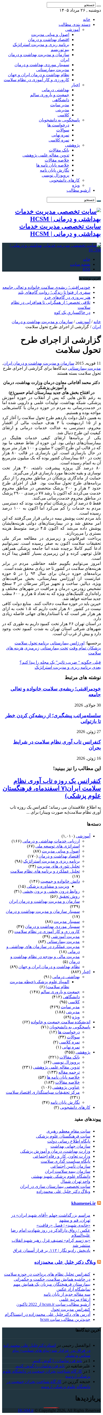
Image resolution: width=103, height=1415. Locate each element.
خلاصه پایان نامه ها (52, 165)
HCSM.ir (26, 1410)
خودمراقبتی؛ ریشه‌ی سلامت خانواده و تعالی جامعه (46, 287)
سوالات (62, 130)
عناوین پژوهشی (66, 1087)
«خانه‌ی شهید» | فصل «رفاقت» (63, 1225)
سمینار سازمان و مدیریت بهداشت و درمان (43, 911)
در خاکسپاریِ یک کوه (72, 312)
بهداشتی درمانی (55, 90)
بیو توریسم (60, 49)
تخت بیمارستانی (54, 648)
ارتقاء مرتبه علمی (74, 1299)
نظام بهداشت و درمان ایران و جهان (38, 74)
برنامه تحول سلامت (32, 643)
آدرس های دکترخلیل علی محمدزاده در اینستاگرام (47, 1314)
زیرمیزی (31, 648)
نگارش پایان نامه (54, 170)
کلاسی (63, 115)
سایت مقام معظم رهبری (68, 1131)
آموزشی (72, 29)
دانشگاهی (60, 100)
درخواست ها (58, 125)
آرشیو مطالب (78, 190)
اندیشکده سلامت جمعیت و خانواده (60, 1022)
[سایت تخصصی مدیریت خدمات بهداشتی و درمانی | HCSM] (51, 250)
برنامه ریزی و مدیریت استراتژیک (41, 44)
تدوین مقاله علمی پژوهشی (45, 155)
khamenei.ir (83, 1203)
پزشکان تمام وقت (85, 648)
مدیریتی (62, 110)
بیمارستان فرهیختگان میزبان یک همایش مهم (51, 1284)
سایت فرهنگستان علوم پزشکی (63, 1136)
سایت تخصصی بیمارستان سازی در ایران (55, 1186)
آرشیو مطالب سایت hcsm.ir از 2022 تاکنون (53, 1304)
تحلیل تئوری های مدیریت (58, 866)
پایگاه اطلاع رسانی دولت (68, 1141)
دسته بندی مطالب (74, 24)
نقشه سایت (80, 264)
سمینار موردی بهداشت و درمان (42, 64)
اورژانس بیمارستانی (67, 643)
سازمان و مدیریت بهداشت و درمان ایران (38, 363)
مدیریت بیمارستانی (52, 69)
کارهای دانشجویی (64, 180)
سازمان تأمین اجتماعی (70, 1166)
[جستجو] (99, 6)
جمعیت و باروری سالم (49, 95)
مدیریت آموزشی (65, 936)
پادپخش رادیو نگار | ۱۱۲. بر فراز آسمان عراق (51, 1250)
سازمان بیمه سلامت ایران (67, 1171)
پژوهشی (72, 145)
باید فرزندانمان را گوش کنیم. (57, 1360)
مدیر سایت (59, 105)
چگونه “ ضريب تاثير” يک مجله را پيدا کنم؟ (60, 662)
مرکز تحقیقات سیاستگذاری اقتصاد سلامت (43, 1092)
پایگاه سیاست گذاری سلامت (65, 1161)
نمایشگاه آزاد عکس (73, 1289)
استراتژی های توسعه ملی (57, 846)
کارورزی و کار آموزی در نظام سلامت (36, 79)
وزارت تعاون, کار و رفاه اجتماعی (61, 1156)
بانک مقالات (59, 150)
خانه (86, 19)
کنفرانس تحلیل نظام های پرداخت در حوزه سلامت (47, 1274)
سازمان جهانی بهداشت (70, 1146)
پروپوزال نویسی (55, 175)
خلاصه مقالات (57, 160)
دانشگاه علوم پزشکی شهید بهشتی (60, 1176)
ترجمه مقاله (69, 1072)
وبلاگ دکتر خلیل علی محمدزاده (63, 1191)
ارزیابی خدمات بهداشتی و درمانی (51, 841)
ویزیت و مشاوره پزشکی (48, 886)
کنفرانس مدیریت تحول (70, 1309)
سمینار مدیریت (67, 921)
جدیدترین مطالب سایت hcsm (65, 1319)
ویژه (76, 185)
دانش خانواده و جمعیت (60, 881)
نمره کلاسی (59, 140)
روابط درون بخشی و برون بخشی (51, 891)
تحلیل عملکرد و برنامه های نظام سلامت (45, 871)
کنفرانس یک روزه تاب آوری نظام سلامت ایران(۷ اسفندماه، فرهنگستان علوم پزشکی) (52, 788)
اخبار (75, 85)
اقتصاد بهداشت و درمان (48, 39)
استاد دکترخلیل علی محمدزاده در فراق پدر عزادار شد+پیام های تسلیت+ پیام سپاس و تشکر (46, 1350)
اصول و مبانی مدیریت (50, 34)
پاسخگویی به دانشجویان (59, 120)
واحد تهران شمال (75, 1181)
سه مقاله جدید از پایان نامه (67, 1294)
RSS (86, 269)
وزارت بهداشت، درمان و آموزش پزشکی (55, 1151)
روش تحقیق (69, 896)
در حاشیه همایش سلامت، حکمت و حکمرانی (52, 1279)
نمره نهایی (60, 135)
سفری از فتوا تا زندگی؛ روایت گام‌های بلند (54, 292)
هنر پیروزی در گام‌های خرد (67, 297)
